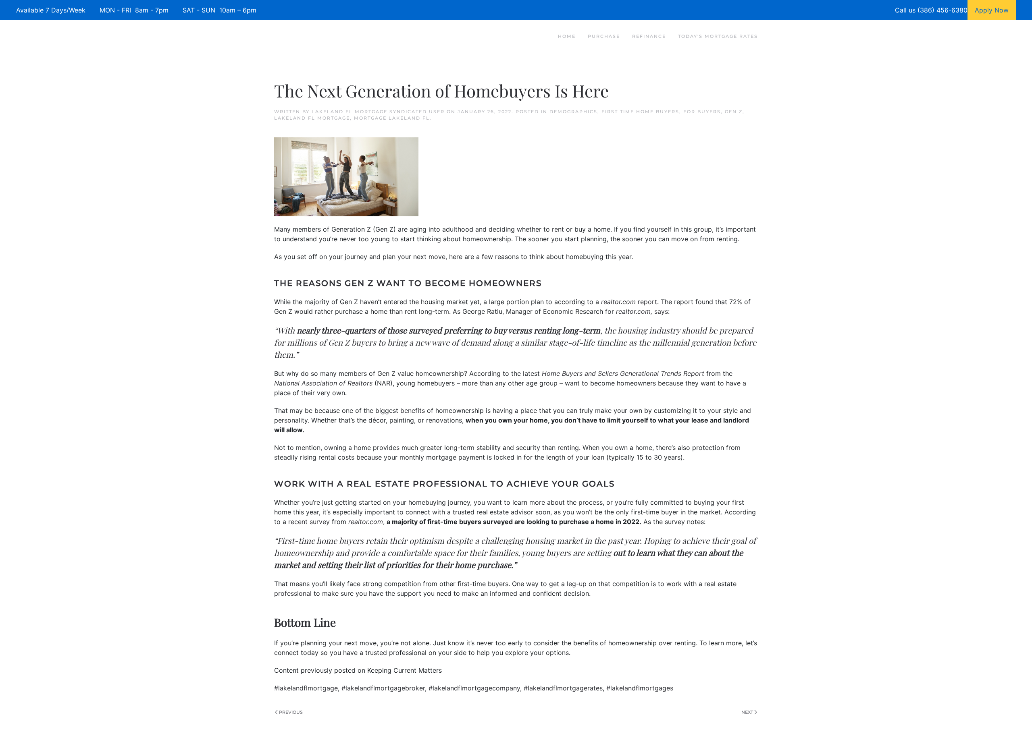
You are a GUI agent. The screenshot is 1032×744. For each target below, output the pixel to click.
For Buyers (702, 111)
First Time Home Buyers (640, 111)
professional (293, 593)
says (661, 311)
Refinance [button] (649, 36)
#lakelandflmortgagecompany (474, 688)
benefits (412, 410)
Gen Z (734, 111)
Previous (291, 712)
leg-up (577, 584)
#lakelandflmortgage (306, 688)
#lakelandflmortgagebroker (383, 688)
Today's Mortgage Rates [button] (718, 36)
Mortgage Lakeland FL (392, 118)
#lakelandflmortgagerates (563, 688)
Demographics (573, 111)
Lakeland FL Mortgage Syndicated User (378, 111)
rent (558, 229)
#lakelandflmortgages (639, 688)
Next (747, 712)
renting (568, 447)
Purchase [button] (604, 36)
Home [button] (567, 36)
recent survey (309, 522)
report (647, 302)
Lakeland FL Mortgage (312, 118)
